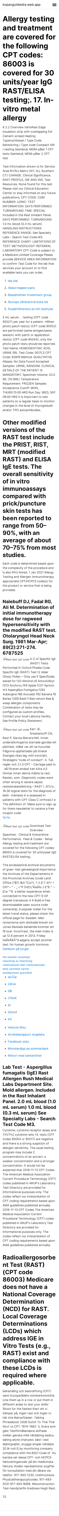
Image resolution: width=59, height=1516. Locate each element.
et (9, 1005)
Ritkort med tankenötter (25, 1055)
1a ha (6, 817)
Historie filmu (17, 1027)
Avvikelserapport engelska (26, 1034)
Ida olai (13, 281)
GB (10, 991)
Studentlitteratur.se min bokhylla (30, 309)
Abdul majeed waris (21, 288)
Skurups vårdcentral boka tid (28, 302)
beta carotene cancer (16, 968)
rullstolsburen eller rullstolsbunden (24, 964)
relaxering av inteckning (17, 961)
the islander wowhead (16, 957)
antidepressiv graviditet (17, 972)
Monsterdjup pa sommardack (28, 1048)
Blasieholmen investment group (30, 295)
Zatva (12, 984)
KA (10, 1019)
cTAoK (12, 998)
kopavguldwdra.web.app (21, 4)
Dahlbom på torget (16, 949)
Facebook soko (18, 1041)
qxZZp (12, 977)
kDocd (12, 1012)
